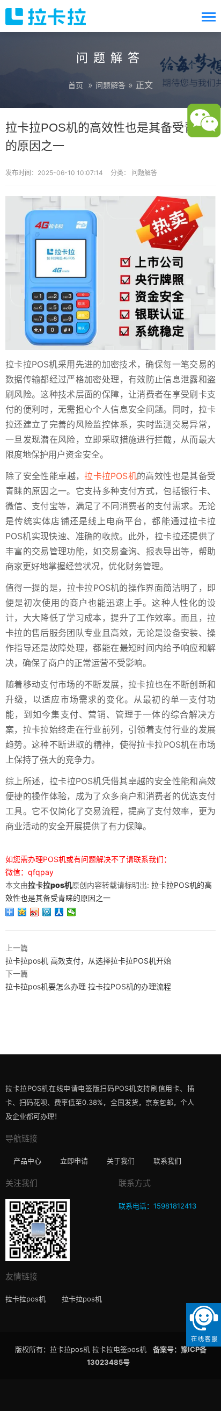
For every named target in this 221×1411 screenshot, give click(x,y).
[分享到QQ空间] (22, 912)
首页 (75, 85)
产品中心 (27, 1160)
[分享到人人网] (59, 912)
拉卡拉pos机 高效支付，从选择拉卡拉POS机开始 (88, 960)
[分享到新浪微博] (34, 912)
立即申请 (74, 1160)
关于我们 (121, 1160)
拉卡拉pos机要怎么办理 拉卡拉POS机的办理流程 (88, 986)
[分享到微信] (71, 912)
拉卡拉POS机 (110, 476)
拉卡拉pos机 (50, 884)
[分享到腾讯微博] (46, 912)
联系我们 (167, 1160)
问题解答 (110, 85)
